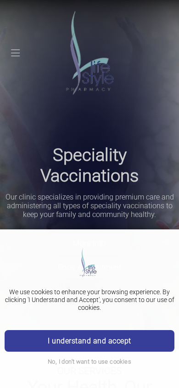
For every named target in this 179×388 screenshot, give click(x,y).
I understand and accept (89, 341)
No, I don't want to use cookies (89, 361)
